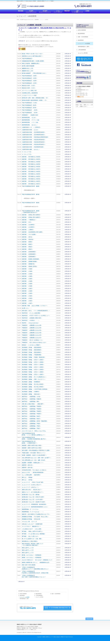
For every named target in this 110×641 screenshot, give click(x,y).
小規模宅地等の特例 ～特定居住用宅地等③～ (33, 139)
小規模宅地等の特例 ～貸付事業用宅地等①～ (33, 134)
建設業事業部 (38, 593)
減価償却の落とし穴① (27, 70)
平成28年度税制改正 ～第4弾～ (29, 75)
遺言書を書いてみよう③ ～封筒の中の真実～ (33, 497)
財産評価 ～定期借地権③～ (29, 251)
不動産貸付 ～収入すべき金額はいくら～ (32, 340)
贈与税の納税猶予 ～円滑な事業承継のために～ (34, 73)
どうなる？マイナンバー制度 (29, 95)
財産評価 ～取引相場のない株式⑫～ (31, 156)
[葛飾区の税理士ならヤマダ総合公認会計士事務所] (30, 6)
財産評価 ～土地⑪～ (27, 278)
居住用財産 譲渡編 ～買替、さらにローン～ (33, 379)
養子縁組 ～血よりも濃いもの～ (30, 536)
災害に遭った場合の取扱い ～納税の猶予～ (33, 404)
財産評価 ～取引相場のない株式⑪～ (31, 159)
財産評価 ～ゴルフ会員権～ (29, 234)
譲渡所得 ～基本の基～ (27, 467)
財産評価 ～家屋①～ (27, 244)
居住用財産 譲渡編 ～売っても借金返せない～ (34, 377)
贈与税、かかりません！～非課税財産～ (32, 555)
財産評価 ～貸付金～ (27, 237)
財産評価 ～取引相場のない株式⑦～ (31, 169)
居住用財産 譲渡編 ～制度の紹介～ (31, 394)
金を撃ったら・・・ (27, 308)
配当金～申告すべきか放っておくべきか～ (32, 53)
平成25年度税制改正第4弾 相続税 (30, 186)
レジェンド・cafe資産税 (24, 597)
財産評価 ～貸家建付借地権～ (30, 261)
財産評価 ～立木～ (27, 222)
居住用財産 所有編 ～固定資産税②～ (32, 349)
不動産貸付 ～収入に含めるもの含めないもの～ (34, 342)
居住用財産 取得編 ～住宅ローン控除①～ (33, 374)
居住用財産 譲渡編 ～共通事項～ (31, 391)
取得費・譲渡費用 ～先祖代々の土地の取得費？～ (34, 455)
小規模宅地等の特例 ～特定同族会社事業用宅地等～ (35, 137)
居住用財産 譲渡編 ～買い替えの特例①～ (33, 386)
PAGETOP (89, 618)
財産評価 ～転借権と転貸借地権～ (31, 259)
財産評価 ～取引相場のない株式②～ (31, 181)
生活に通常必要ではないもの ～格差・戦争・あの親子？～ (36, 457)
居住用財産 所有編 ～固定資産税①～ (32, 352)
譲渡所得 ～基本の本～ (27, 465)
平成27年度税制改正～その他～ (30, 102)
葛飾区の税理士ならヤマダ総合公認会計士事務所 (53, 636)
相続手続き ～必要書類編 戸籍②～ (31, 426)
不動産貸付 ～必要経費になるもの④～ (32, 330)
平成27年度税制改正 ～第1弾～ (30, 112)
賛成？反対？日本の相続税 (28, 564)
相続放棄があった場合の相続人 (30, 541)
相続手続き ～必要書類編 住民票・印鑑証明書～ (35, 421)
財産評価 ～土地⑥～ (27, 291)
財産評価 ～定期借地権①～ (29, 256)
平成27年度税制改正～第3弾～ (29, 107)
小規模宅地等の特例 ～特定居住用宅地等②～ (33, 142)
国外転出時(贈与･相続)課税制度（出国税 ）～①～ (34, 100)
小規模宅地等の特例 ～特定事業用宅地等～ (33, 147)
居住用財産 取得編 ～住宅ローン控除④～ (33, 367)
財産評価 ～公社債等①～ (28, 227)
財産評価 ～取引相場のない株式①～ (31, 183)
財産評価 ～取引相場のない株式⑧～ (31, 166)
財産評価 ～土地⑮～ (27, 268)
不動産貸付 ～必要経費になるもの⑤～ (32, 327)
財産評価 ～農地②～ (27, 246)
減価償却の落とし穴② (27, 68)
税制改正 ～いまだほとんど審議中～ (31, 345)
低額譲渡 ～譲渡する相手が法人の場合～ (32, 447)
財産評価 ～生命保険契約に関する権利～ (32, 232)
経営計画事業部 (23, 593)
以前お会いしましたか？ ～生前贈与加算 (32, 524)
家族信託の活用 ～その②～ (29, 85)
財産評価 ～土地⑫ (27, 276)
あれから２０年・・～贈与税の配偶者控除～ (33, 472)
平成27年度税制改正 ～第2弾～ (30, 110)
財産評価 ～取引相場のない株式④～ (31, 176)
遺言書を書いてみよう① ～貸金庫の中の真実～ (34, 502)
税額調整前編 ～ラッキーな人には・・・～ (33, 511)
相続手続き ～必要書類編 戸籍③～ (31, 423)
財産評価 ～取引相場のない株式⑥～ (31, 171)
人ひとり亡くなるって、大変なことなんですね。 (34, 431)
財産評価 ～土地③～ (27, 298)
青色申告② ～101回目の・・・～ (30, 320)
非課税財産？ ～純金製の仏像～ (30, 115)
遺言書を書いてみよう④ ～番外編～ (31, 494)
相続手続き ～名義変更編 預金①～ (31, 418)
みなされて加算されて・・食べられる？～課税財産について (37, 560)
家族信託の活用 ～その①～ (29, 88)
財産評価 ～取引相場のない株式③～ (31, 178)
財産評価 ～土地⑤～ (27, 293)
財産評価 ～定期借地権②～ (29, 254)
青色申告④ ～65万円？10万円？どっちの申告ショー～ (36, 315)
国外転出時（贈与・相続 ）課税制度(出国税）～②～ (35, 97)
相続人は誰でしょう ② (27, 550)
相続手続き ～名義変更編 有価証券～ (32, 399)
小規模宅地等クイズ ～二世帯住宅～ (31, 127)
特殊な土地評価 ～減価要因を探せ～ (31, 63)
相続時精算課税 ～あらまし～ (30, 125)
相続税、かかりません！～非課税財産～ (32, 557)
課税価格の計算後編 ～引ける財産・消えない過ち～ (35, 516)
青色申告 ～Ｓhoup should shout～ (30, 323)
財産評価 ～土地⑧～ (27, 286)
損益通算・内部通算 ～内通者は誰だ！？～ (33, 462)
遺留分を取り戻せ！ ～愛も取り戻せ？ (31, 489)
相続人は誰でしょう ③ (27, 547)
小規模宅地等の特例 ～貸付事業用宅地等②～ (33, 132)
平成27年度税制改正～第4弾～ (29, 105)
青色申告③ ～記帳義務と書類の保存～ (32, 318)
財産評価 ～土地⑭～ (27, 271)
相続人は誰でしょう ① (27, 552)
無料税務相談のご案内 (24, 598)
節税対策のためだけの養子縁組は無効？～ (32, 56)
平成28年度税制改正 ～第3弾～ (29, 78)
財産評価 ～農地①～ (27, 249)
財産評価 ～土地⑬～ (27, 273)
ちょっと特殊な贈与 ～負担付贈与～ (31, 475)
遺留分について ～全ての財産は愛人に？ (32, 492)
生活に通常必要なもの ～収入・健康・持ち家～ (34, 460)
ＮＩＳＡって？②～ (27, 151)
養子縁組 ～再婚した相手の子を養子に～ (32, 531)
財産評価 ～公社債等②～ (28, 224)
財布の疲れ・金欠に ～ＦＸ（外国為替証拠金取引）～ (36, 310)
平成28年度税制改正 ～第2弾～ (29, 80)
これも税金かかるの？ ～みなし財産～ (32, 529)
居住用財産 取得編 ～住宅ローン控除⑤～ (33, 364)
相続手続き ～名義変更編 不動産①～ (32, 413)
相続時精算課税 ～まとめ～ (29, 117)
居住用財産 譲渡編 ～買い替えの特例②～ (33, 384)
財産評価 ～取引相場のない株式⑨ (31, 164)
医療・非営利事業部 (56, 593)
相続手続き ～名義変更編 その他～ (31, 396)
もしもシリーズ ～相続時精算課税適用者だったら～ (35, 506)
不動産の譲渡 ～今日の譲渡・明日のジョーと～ (34, 452)
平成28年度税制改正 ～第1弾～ (29, 83)
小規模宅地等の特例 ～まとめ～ (30, 129)
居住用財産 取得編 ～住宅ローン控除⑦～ (33, 359)
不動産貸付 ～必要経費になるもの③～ (32, 332)
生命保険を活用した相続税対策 (30, 93)
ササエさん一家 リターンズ (29, 521)
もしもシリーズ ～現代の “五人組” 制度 (32, 482)
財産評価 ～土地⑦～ (27, 288)
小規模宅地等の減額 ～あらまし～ (31, 149)
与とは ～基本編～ (28, 479)
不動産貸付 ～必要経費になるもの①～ (32, 337)
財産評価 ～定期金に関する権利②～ (31, 214)
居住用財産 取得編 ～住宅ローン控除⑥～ (33, 362)
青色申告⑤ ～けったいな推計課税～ (31, 313)
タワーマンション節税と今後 (29, 90)
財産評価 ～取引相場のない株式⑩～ (31, 161)
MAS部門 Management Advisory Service (28, 591)
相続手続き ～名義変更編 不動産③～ (32, 408)
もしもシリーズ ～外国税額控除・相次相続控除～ (34, 504)
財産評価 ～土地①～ (27, 303)
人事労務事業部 (39, 595)
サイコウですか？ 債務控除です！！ (31, 526)
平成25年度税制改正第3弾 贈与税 (30, 194)
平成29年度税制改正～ (27, 58)
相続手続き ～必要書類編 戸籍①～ (31, 428)
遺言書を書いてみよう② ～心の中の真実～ (33, 499)
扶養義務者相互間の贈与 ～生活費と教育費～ (33, 61)
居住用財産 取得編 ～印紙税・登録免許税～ (33, 357)
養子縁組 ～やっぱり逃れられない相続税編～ (33, 533)
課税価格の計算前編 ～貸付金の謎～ (31, 519)
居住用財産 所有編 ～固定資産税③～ (32, 347)
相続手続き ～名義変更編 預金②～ (31, 416)
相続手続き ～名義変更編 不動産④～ (32, 406)
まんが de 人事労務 (39, 597)
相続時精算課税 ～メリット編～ (30, 122)
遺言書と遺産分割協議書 (28, 66)
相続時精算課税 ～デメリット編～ (31, 120)
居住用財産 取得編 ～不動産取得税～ (32, 354)
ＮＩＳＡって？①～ (27, 154)
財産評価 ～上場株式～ (28, 229)
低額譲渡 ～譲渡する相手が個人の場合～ (32, 445)
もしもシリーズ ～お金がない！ (30, 487)
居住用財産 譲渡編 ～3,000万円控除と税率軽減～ (35, 389)
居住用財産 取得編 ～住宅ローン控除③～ (33, 369)
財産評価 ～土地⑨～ (27, 283)
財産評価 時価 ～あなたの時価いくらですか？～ (35, 305)
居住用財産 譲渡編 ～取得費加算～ (31, 381)
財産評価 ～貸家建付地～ (28, 264)
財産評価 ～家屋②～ (27, 241)
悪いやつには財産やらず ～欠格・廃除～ (32, 538)
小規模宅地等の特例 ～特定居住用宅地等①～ (33, 144)
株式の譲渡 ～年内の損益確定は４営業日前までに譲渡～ (36, 450)
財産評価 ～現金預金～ (28, 239)
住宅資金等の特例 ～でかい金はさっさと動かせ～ (34, 470)
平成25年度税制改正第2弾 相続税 (30, 202)
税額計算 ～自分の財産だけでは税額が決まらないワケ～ (36, 514)
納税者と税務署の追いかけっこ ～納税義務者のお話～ (36, 562)
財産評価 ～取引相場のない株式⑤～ (31, 174)
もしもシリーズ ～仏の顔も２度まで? (31, 484)
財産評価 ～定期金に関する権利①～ (31, 217)
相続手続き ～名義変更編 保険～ (31, 401)
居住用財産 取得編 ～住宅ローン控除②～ (33, 372)
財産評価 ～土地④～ (27, 296)
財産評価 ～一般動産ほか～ (29, 219)
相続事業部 (22, 595)
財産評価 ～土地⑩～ (27, 281)
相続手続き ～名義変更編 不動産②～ (32, 411)
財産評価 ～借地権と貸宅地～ (30, 266)
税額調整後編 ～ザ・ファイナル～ (30, 509)
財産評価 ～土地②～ (27, 300)
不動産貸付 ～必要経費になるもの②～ (32, 335)
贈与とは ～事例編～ (27, 477)
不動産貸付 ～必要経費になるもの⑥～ (32, 325)
